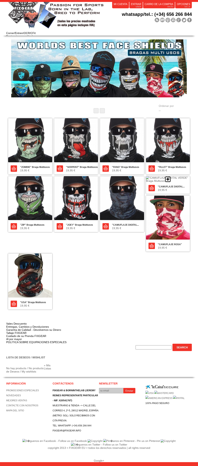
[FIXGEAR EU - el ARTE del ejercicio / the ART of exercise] (64, 16)
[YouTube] (162, 20)
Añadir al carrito (14, 168)
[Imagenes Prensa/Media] (157, 20)
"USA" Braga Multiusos (33, 302)
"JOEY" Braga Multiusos (79, 225)
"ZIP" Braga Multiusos (32, 225)
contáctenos (63, 383)
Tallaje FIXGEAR (16, 332)
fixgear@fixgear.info (67, 430)
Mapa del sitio (15, 410)
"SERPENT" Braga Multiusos (82, 167)
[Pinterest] (168, 20)
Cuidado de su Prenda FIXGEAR (26, 336)
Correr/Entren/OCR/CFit (21, 33)
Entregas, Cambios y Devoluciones (27, 326)
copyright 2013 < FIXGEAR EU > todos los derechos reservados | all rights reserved (99, 447)
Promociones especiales (22, 390)
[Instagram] (173, 20)
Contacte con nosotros (22, 405)
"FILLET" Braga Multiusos (172, 167)
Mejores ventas (16, 400)
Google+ (99, 460)
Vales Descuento (16, 323)
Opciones (183, 4)
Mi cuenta (120, 4)
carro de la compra (159, 4)
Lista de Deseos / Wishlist (25, 357)
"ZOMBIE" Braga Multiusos (35, 167)
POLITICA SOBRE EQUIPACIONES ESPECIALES (36, 342)
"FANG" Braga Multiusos (125, 167)
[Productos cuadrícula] (96, 110)
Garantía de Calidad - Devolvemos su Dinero (33, 329)
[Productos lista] (102, 110)
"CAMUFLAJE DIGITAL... (125, 225)
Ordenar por (166, 105)
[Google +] (178, 20)
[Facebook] (189, 20)
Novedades (13, 395)
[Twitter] (184, 20)
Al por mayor (14, 339)
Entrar (136, 4)
